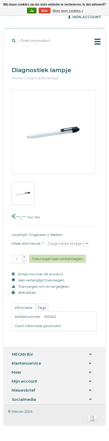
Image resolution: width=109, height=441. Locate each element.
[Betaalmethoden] (92, 418)
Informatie (23, 307)
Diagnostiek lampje (42, 78)
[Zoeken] (14, 40)
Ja (32, 11)
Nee (45, 11)
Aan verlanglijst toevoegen (40, 280)
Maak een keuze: (27, 243)
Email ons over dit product (40, 274)
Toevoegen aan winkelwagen (57, 259)
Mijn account (86, 17)
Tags (42, 307)
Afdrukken (26, 292)
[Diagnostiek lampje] (54, 132)
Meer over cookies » (68, 11)
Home (17, 78)
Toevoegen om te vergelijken (43, 286)
